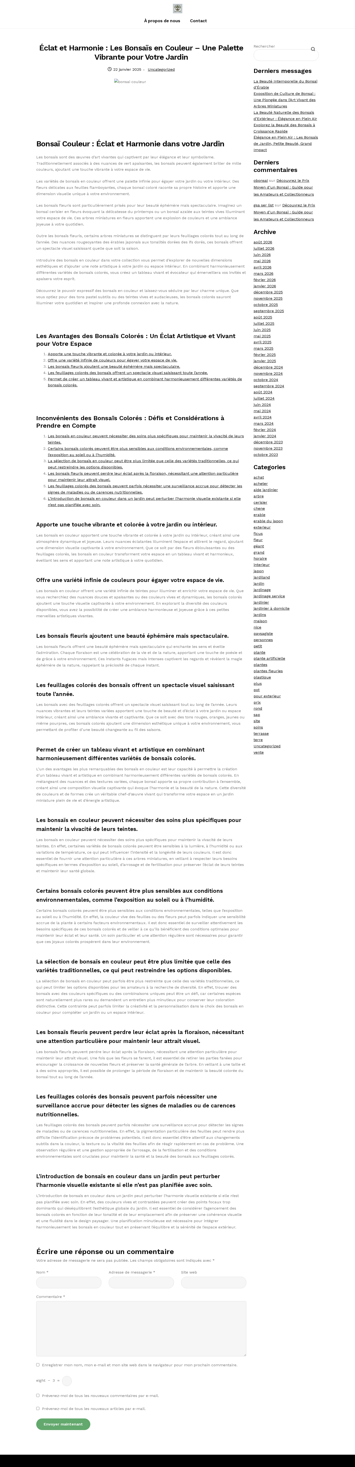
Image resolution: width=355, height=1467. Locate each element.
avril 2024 (263, 417)
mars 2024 (264, 423)
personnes (263, 640)
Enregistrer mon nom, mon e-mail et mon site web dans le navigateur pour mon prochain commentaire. (139, 1365)
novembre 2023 (268, 448)
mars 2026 (263, 273)
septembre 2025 (269, 311)
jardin (259, 583)
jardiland (262, 577)
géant (259, 546)
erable (259, 514)
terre (258, 739)
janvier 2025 (265, 361)
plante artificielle (269, 658)
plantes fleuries (268, 671)
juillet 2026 (264, 248)
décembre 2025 (268, 292)
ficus (258, 533)
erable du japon (268, 521)
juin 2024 (262, 404)
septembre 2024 (269, 386)
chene (259, 508)
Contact (198, 20)
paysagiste (263, 633)
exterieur (262, 527)
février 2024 (265, 429)
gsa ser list (264, 205)
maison (260, 621)
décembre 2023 (268, 442)
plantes (260, 664)
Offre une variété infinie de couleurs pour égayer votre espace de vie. (112, 360)
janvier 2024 (265, 436)
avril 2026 (262, 267)
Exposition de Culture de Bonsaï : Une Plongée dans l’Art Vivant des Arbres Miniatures (285, 99)
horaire (260, 558)
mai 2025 (262, 336)
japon (259, 571)
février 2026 (265, 279)
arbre (259, 496)
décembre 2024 (268, 367)
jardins (260, 614)
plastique (262, 677)
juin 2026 (262, 254)
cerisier (260, 502)
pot (257, 689)
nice (257, 627)
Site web (189, 1272)
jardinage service (269, 596)
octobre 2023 (266, 454)
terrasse (261, 733)
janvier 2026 (265, 286)
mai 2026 (262, 261)
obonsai (261, 180)
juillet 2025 (264, 323)
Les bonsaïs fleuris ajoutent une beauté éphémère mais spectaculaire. (114, 366)
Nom (42, 1272)
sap (257, 714)
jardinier (261, 602)
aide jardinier (266, 490)
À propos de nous (162, 20)
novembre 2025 (268, 298)
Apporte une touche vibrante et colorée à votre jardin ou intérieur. (110, 354)
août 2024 (263, 392)
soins (258, 727)
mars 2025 (263, 348)
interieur (262, 564)
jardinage (262, 590)
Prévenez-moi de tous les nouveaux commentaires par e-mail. (100, 1395)
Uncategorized (161, 69)
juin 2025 (262, 329)
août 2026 (263, 242)
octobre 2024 (266, 379)
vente (259, 752)
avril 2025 (262, 342)
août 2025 (263, 317)
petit (258, 646)
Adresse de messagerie (132, 1272)
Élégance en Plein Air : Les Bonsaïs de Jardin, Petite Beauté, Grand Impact (286, 143)
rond (258, 708)
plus (258, 683)
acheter (261, 483)
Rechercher (264, 46)
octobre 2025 (266, 304)
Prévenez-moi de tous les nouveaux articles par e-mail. (94, 1408)
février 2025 (265, 354)
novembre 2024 (268, 373)
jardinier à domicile (272, 608)
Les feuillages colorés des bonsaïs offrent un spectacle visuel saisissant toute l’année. (128, 372)
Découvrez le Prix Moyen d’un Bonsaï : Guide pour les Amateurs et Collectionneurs (284, 187)
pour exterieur (267, 696)
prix (257, 702)
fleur (258, 540)
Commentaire (50, 1296)
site (257, 721)
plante (259, 652)
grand (259, 552)
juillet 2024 (264, 398)
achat (259, 477)
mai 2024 (262, 411)
